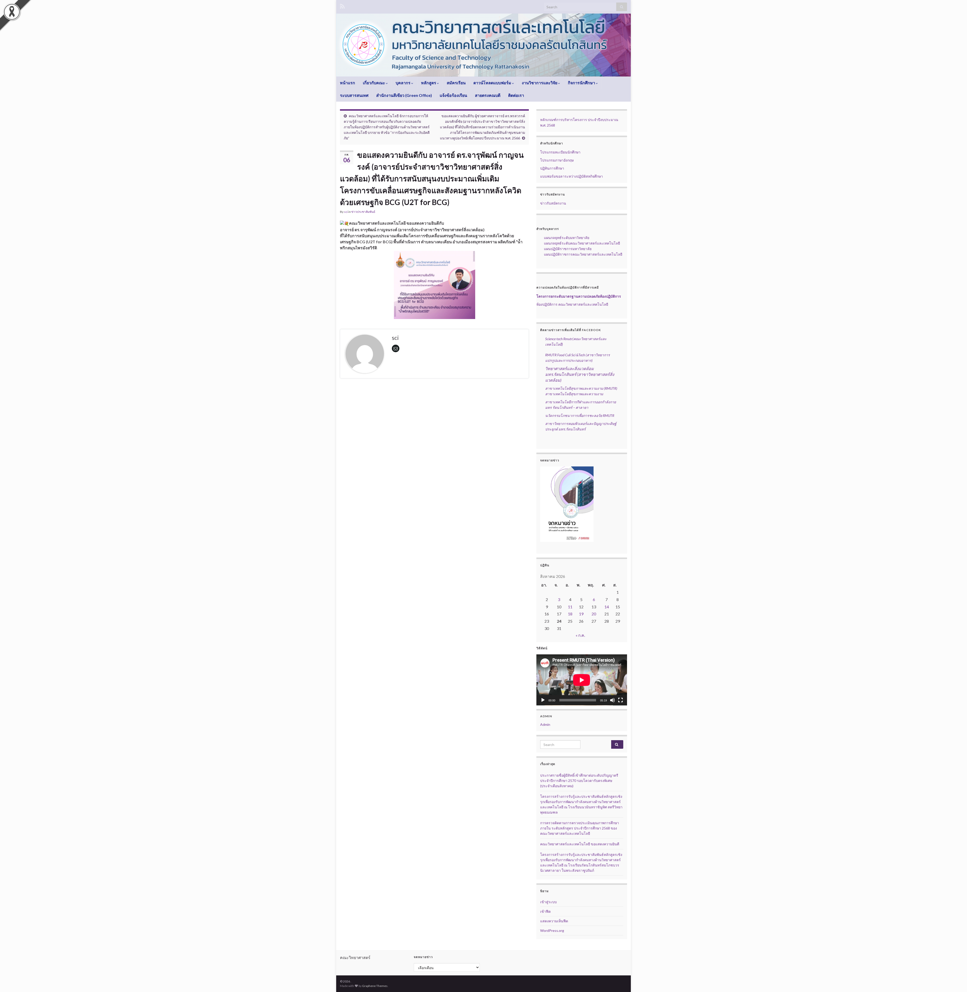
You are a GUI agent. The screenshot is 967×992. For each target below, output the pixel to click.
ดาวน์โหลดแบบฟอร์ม (492, 82)
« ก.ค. (580, 635)
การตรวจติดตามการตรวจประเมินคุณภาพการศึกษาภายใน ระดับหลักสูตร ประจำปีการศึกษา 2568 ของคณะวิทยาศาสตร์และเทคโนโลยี (579, 828)
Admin (545, 724)
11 (570, 606)
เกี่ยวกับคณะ (374, 82)
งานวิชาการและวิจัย (540, 82)
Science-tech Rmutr (558, 339)
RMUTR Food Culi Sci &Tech (565, 355)
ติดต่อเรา (516, 95)
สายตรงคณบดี (487, 95)
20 (594, 613)
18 (570, 613)
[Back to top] (955, 980)
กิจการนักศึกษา (582, 82)
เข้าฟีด (545, 911)
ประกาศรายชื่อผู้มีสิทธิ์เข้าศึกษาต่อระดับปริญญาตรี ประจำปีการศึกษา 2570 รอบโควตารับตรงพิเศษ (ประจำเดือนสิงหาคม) (579, 780)
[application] (581, 679)
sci (346, 212)
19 (581, 613)
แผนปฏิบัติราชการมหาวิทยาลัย (564, 249)
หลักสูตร (429, 82)
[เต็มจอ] (620, 700)
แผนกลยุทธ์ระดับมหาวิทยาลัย (562, 237)
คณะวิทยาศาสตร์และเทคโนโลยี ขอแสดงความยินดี (579, 844)
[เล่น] (542, 700)
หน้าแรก (347, 82)
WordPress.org (552, 930)
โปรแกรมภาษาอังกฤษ (557, 160)
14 (606, 606)
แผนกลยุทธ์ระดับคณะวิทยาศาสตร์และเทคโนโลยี (578, 243)
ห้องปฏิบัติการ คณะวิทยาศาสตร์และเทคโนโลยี (572, 304)
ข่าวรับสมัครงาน (553, 203)
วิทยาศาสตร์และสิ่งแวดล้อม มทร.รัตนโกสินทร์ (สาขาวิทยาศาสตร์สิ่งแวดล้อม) (579, 374)
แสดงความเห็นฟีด (554, 921)
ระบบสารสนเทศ (354, 95)
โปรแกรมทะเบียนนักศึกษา (560, 152)
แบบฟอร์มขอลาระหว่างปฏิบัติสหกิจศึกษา (571, 176)
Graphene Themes (375, 986)
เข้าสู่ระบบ (548, 902)
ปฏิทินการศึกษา (552, 168)
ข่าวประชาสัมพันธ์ (363, 212)
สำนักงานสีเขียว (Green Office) (404, 95)
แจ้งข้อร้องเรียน (453, 95)
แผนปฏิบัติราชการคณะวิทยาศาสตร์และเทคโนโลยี (579, 254)
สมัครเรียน (456, 82)
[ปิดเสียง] (612, 700)
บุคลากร (403, 82)
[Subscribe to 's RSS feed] (342, 5)
